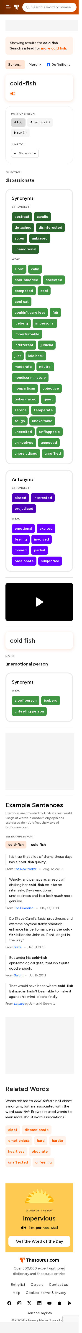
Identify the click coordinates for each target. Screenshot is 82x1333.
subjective (50, 561)
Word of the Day (39, 1210)
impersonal (44, 323)
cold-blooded (26, 280)
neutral (45, 366)
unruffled (53, 453)
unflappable (49, 432)
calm (35, 269)
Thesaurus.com (16, 7)
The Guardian (23, 908)
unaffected (18, 1162)
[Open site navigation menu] (8, 7)
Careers (37, 1284)
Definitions (60, 64)
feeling (21, 539)
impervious (39, 1218)
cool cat (22, 301)
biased (20, 498)
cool (44, 291)
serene (21, 410)
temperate (43, 410)
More (33, 64)
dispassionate (37, 1130)
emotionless (19, 1140)
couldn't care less (30, 312)
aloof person (26, 700)
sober (20, 238)
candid (42, 216)
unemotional (25, 249)
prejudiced (24, 508)
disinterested (50, 227)
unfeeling (43, 1162)
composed (24, 291)
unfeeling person (29, 711)
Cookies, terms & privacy (46, 1293)
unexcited (23, 432)
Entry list (18, 1284)
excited (46, 528)
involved (41, 539)
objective (50, 388)
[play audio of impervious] (23, 1227)
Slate (17, 947)
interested (42, 498)
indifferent (24, 345)
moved (21, 550)
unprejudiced (26, 453)
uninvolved (24, 442)
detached (23, 227)
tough (20, 421)
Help (16, 1293)
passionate (24, 561)
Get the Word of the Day (39, 1241)
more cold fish (53, 48)
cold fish (38, 844)
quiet (48, 399)
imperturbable (27, 334)
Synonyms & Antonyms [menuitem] (16, 64)
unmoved (49, 442)
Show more (27, 153)
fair (55, 312)
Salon (18, 975)
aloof (19, 269)
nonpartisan (25, 388)
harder (57, 1140)
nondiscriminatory (30, 377)
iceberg (21, 323)
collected (54, 280)
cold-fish (16, 844)
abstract (22, 216)
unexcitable (42, 421)
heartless (16, 1151)
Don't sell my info (39, 1313)
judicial (47, 345)
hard (41, 1140)
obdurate (40, 1151)
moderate (23, 366)
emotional (23, 528)
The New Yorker (25, 869)
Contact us (58, 1284)
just (18, 356)
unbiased (40, 238)
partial (39, 550)
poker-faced (25, 399)
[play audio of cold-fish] (12, 93)
